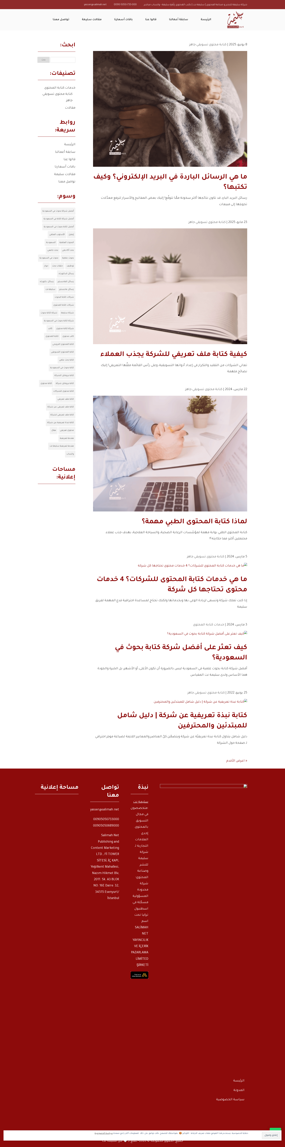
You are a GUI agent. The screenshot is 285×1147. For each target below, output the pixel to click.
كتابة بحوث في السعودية (62, 368)
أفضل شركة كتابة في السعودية (59, 219)
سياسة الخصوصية (230, 1099)
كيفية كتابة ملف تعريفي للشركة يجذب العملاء (173, 355)
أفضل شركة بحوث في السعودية (58, 211)
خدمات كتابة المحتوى (208, 625)
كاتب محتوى (68, 336)
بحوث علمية (68, 258)
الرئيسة (69, 144)
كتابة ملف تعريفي (65, 399)
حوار (46, 266)
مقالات (70, 108)
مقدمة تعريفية (67, 438)
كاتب (50, 328)
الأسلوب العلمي (57, 234)
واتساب (70, 454)
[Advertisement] (56, 555)
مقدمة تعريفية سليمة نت (62, 446)
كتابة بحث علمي (66, 360)
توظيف (70, 266)
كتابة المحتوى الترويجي (63, 344)
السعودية (51, 242)
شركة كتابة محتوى (65, 328)
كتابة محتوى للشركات (63, 391)
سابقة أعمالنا (65, 152)
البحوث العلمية (67, 242)
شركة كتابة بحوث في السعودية (59, 321)
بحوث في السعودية (49, 258)
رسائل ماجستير (66, 289)
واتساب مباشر (152, 4)
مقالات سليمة (64, 174)
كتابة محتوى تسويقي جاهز (207, 45)
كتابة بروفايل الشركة (64, 375)
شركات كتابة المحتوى (63, 305)
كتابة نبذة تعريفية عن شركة (60, 422)
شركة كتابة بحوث (49, 313)
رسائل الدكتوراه (66, 274)
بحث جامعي (52, 250)
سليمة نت (50, 289)
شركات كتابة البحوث (64, 297)
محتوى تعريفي (67, 430)
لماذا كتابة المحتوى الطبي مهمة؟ (194, 522)
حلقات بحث (57, 266)
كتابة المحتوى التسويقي (62, 352)
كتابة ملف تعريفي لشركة (62, 415)
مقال (53, 430)
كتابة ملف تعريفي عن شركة (61, 407)
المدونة (238, 1090)
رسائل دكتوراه (47, 282)
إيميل (71, 234)
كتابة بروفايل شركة (65, 383)
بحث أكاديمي (68, 250)
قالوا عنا (69, 159)
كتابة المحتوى (52, 336)
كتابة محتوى (46, 383)
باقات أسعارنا (65, 167)
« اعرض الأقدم (236, 761)
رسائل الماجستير (66, 282)
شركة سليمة (67, 313)
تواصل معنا (66, 182)
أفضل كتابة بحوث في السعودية (59, 227)
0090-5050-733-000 (125, 4)
